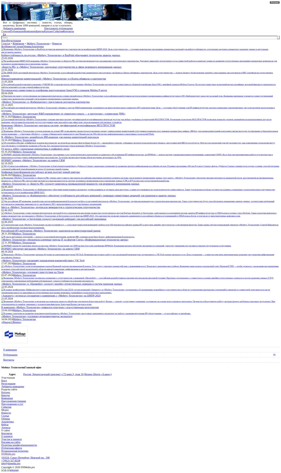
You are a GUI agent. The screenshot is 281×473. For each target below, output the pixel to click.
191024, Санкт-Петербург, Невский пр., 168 (25, 457)
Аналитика (37, 46)
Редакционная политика (14, 451)
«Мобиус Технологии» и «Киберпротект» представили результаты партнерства (45, 102)
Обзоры (27, 46)
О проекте (7, 436)
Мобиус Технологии (38, 43)
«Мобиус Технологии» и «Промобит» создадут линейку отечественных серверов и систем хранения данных (61, 284)
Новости (57, 43)
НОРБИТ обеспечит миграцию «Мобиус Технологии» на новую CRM (40, 248)
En (4, 34)
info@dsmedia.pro (10, 463)
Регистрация (14, 40)
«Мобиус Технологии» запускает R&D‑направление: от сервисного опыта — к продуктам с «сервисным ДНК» (63, 113)
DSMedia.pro (8, 453)
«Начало (6, 322)
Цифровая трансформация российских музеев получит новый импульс (40, 172)
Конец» (17, 322)
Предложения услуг (12, 404)
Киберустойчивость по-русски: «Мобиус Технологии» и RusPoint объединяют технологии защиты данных (60, 55)
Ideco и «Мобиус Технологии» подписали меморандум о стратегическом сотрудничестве (50, 207)
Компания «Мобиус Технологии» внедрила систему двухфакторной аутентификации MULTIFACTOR (58, 125)
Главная (5, 31)
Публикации (17, 31)
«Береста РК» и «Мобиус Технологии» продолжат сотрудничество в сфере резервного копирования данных (61, 67)
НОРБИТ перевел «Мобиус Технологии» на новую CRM (33, 160)
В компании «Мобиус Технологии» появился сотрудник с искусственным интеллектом (50, 307)
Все (3, 46)
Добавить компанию (14, 28)
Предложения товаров (13, 401)
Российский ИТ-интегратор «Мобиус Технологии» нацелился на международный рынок (50, 230)
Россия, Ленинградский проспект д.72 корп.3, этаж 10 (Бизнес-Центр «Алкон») (67, 374)
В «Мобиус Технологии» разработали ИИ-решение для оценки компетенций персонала (50, 137)
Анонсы (5, 427)
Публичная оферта (11, 448)
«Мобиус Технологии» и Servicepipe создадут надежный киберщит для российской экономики (53, 219)
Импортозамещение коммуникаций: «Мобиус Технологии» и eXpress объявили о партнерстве (53, 78)
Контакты (68, 31)
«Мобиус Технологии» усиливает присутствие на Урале (32, 272)
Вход (4, 40)
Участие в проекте (11, 439)
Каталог (48, 31)
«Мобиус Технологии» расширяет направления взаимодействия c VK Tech (43, 260)
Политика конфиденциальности (19, 445)
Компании (30, 31)
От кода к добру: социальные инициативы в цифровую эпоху (35, 148)
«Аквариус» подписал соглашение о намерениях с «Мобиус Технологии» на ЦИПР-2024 (50, 295)
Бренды (40, 31)
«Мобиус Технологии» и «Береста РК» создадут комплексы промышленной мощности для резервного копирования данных (70, 183)
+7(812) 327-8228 (10, 460)
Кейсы (4, 424)
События (58, 31)
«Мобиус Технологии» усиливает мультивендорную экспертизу (37, 316)
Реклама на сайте (10, 442)
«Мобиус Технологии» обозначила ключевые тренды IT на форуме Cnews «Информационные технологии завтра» (64, 239)
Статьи (19, 46)
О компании (10, 349)
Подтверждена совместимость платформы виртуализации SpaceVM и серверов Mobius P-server (54, 90)
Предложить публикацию (58, 28)
